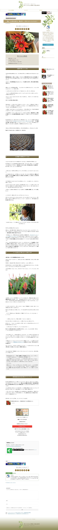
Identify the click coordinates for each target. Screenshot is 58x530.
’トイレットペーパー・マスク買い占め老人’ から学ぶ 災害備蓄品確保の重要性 (19, 512)
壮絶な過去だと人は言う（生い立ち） (11, 482)
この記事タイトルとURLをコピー (23, 26)
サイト (7, 504)
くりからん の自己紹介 (11, 10)
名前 (7, 500)
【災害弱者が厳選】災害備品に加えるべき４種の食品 (50, 105)
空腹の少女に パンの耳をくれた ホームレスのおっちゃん (50, 86)
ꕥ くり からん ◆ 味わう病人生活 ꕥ (31, 5)
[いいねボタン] (7, 461)
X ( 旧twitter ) (48, 44)
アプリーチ (35, 449)
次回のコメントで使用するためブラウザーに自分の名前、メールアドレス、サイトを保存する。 (19, 507)
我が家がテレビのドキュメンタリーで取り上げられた (22, 121)
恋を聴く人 (48, 50)
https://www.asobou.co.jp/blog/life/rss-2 (14, 446)
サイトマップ (26, 10)
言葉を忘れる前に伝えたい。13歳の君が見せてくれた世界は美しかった (18, 513)
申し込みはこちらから (22, 426)
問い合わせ (41, 10)
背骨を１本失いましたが (50, 69)
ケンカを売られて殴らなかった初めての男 (14, 61)
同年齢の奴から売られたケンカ (18, 342)
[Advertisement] (48, 62)
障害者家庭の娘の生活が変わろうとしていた (15, 63)
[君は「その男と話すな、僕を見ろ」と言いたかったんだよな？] (22, 29)
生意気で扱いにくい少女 (12, 58)
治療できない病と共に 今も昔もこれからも (29, 525)
